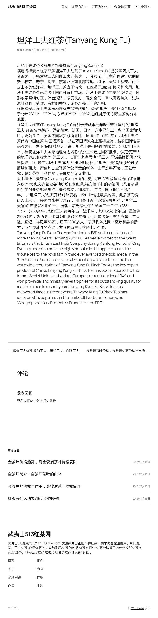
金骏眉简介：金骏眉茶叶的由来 (35, 474)
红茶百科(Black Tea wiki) (51, 50)
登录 (53, 400)
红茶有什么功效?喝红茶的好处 (34, 498)
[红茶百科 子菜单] (86, 7)
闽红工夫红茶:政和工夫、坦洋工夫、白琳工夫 (46, 350)
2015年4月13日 (141, 486)
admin (29, 50)
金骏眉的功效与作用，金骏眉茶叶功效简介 (44, 486)
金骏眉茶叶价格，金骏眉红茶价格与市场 (115, 350)
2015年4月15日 (141, 462)
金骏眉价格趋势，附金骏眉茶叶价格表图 (42, 462)
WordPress (137, 608)
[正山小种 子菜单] (149, 7)
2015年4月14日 (141, 474)
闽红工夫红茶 (66, 76)
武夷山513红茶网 (22, 6)
